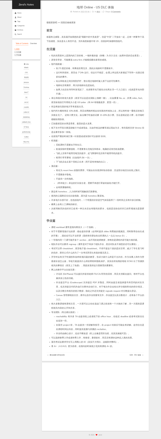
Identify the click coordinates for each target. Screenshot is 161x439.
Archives (20, 30)
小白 (26, 72)
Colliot (26, 137)
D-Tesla (26, 127)
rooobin (26, 107)
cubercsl (26, 112)
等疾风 (26, 77)
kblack (26, 67)
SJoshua (26, 87)
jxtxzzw (26, 82)
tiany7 (26, 92)
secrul (26, 102)
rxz (26, 97)
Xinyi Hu (26, 142)
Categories (21, 26)
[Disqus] (95, 396)
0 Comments (116, 12)
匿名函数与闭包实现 (57, 355)
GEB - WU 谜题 (135, 355)
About (19, 17)
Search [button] (19, 34)
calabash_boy (26, 122)
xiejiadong (26, 117)
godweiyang (26, 132)
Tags (18, 21)
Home (19, 13)
